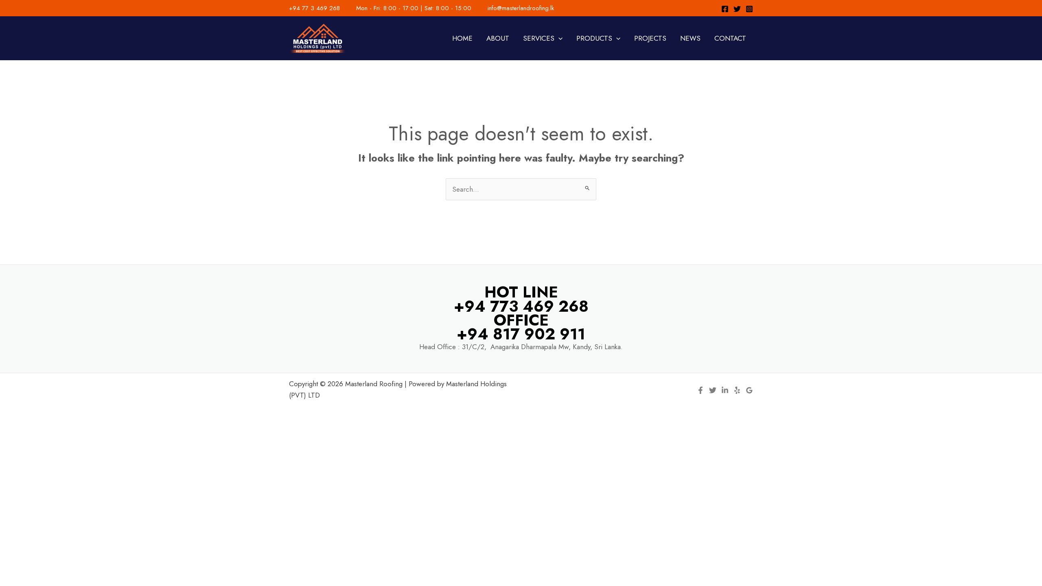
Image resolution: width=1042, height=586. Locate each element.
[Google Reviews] (749, 390)
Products (594, 38)
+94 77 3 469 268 (314, 8)
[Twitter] (737, 9)
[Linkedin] (725, 390)
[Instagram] (749, 9)
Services (538, 38)
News (690, 38)
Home (462, 38)
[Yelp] (737, 390)
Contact (730, 38)
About (497, 38)
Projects (650, 38)
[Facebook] (725, 9)
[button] (558, 38)
